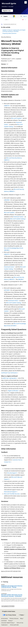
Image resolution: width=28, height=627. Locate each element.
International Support (10, 492)
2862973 (6, 254)
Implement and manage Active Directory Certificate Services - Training (11, 586)
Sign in (25, 16)
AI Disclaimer (4, 618)
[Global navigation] (1, 16)
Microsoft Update (16, 118)
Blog (21, 618)
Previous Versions (14, 618)
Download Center (18, 217)
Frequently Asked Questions (9, 33)
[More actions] (25, 19)
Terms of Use (20, 622)
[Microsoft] (14, 16)
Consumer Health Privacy (7, 622)
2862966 (6, 200)
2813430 (6, 290)
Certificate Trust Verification (9, 373)
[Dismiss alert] (25, 2)
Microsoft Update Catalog (17, 219)
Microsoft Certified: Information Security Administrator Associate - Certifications (11, 595)
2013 (6, 19)
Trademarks (4, 625)
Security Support (12, 473)
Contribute (4, 620)
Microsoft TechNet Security (11, 494)
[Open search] (21, 16)
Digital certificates (13, 390)
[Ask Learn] (23, 19)
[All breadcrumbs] (2, 19)
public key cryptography (9, 378)
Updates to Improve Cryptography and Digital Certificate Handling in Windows (13, 30)
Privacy (10, 620)
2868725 (6, 105)
